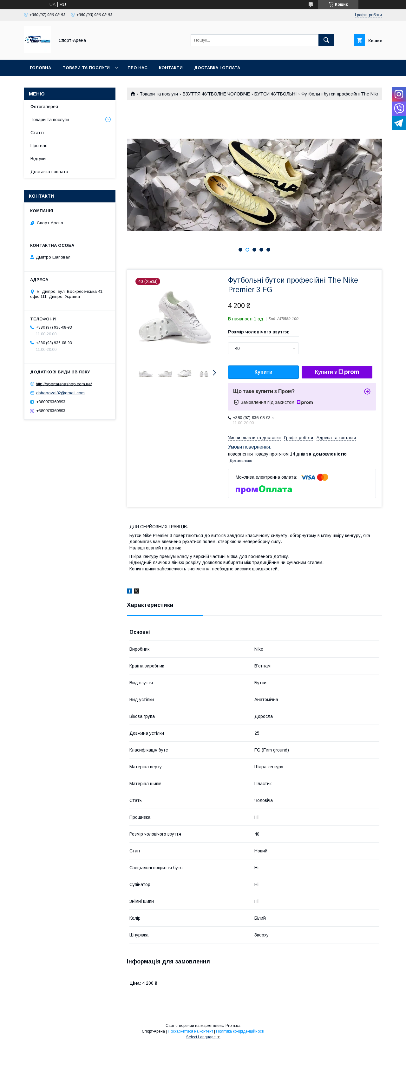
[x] (136, 591)
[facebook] (129, 591)
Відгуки (38, 158)
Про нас (137, 67)
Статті (37, 132)
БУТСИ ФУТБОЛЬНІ (275, 93)
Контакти (171, 67)
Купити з (326, 372)
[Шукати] (326, 40)
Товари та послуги (86, 67)
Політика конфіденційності (240, 1031)
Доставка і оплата (217, 67)
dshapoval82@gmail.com (60, 393)
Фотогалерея (44, 106)
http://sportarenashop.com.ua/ (64, 383)
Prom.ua (233, 1025)
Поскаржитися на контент (190, 1031)
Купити (263, 372)
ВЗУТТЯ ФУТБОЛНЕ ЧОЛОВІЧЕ (216, 93)
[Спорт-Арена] (37, 51)
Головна (40, 67)
